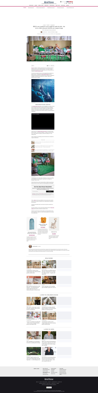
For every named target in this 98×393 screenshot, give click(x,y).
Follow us (49, 65)
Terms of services (41, 193)
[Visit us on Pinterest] (70, 1)
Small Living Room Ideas (46, 369)
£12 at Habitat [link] (43, 227)
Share (33, 65)
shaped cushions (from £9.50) (42, 131)
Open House (63, 5)
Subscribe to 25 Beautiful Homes (62, 374)
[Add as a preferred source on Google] (49, 387)
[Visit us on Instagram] (69, 1)
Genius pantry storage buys (60, 7)
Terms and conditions (42, 383)
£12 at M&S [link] (54, 233)
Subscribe (69, 3)
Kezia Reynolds (35, 246)
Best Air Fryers (53, 373)
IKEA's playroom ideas (45, 74)
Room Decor (31, 5)
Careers (57, 383)
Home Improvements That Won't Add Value (46, 372)
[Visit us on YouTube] (72, 1)
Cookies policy (53, 383)
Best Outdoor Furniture (54, 372)
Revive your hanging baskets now (41, 7)
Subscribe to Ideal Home (62, 369)
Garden (36, 5)
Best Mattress (53, 369)
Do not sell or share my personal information (49, 384)
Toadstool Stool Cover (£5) (37, 106)
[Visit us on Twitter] (67, 1)
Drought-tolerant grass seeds (51, 7)
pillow (35, 200)
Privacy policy (48, 383)
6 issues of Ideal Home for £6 (70, 7)
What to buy (58, 5)
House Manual (52, 5)
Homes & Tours (40, 5)
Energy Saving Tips (45, 374)
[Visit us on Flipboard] (71, 1)
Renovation (46, 5)
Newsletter (53, 65)
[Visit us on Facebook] (66, 1)
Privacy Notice (33, 194)
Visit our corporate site (58, 390)
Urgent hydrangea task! (31, 7)
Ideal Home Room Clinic (62, 372)
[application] (42, 121)
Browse (67, 5)
